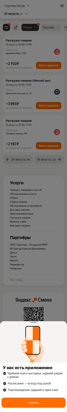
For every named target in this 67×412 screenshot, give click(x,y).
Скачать (33, 402)
